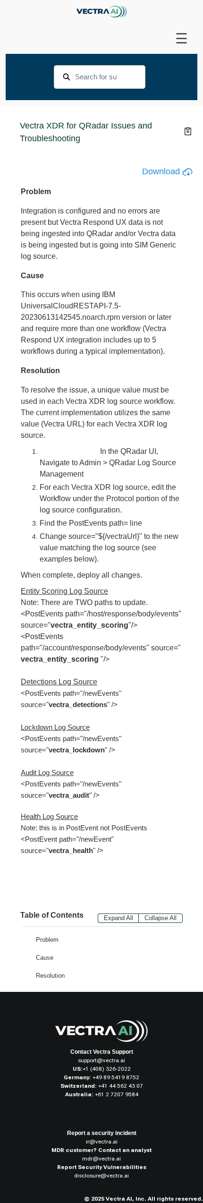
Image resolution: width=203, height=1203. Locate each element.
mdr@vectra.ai (101, 1158)
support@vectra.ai (101, 1060)
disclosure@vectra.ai (101, 1175)
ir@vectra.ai (102, 1141)
